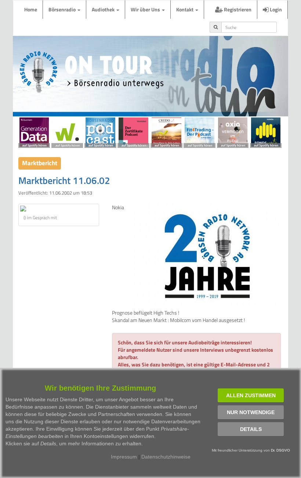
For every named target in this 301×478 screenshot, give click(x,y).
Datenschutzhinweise (166, 457)
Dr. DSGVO (280, 450)
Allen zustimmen (251, 395)
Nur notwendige (251, 412)
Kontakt (185, 9)
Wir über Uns (146, 9)
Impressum (124, 457)
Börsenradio (62, 9)
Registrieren (237, 9)
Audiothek (104, 9)
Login (275, 9)
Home (30, 9)
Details (251, 429)
